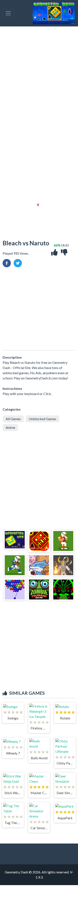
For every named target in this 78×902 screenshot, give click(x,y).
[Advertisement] (39, 76)
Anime (10, 427)
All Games (13, 419)
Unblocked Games (42, 419)
